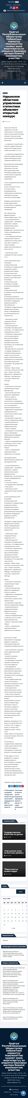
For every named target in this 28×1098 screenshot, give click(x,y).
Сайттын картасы (17, 4)
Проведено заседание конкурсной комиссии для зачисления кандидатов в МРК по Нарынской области (9, 798)
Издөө (4, 886)
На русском (8, 4)
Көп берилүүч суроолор (18, 1092)
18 (8, 917)
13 (15, 913)
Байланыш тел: (7, 1092)
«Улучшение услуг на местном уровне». (14, 852)
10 (4, 913)
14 (19, 913)
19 (12, 917)
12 (12, 913)
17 (4, 917)
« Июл (13, 928)
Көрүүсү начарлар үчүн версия (15, 10)
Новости (5, 93)
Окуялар (5, 940)
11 (8, 913)
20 (15, 917)
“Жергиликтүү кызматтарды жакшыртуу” (11, 871)
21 (19, 917)
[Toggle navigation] (25, 82)
